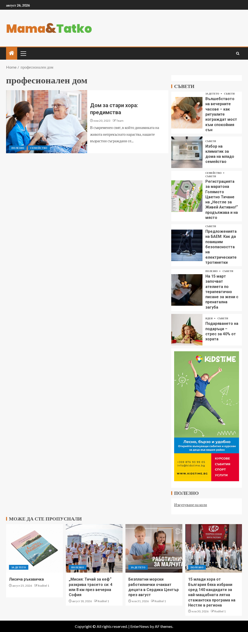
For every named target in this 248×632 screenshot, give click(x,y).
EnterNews (139, 626)
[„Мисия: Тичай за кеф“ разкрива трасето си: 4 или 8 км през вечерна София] (94, 548)
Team (120, 120)
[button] (23, 53)
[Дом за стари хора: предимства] (46, 121)
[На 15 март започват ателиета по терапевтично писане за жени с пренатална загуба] (186, 290)
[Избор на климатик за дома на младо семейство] (186, 152)
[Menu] (23, 53)
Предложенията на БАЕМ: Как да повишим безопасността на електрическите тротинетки (221, 247)
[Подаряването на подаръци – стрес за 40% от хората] (186, 329)
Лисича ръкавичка (26, 579)
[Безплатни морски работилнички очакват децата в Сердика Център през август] (153, 548)
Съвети (229, 93)
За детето (212, 93)
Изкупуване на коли (190, 504)
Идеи (209, 318)
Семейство (38, 147)
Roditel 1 (43, 585)
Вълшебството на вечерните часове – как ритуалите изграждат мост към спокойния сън (221, 114)
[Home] (11, 53)
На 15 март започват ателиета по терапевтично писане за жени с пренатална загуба (221, 292)
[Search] (238, 53)
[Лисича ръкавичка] (34, 548)
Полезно (17, 147)
